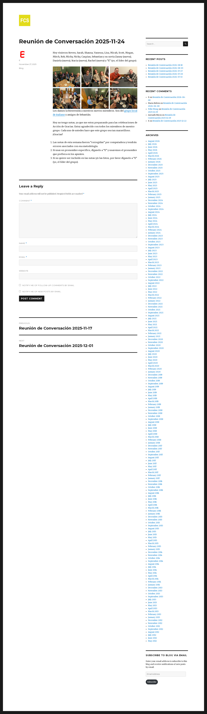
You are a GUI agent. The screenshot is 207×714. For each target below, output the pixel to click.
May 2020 (152, 360)
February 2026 (155, 159)
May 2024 (152, 221)
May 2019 (152, 395)
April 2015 (152, 540)
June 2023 (152, 253)
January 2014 (154, 585)
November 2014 (155, 555)
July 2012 (152, 635)
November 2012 (155, 623)
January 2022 (154, 301)
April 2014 (152, 576)
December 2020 (155, 339)
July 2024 (152, 215)
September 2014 (155, 561)
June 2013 (152, 602)
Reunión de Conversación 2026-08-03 (165, 68)
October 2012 (154, 626)
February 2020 (155, 369)
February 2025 (154, 194)
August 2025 (153, 176)
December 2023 (155, 236)
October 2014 (154, 558)
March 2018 (153, 437)
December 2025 (155, 165)
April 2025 (152, 188)
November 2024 (155, 203)
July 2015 (152, 531)
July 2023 (152, 250)
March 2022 (153, 295)
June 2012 (152, 638)
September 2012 (155, 629)
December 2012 (155, 620)
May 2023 (152, 256)
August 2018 (153, 422)
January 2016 (154, 514)
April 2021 (152, 327)
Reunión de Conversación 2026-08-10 (165, 65)
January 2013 (154, 617)
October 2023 (154, 242)
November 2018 (155, 413)
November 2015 (155, 520)
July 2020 (152, 354)
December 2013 (155, 588)
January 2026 (154, 162)
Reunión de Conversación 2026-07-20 (165, 74)
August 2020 (154, 351)
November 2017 (155, 449)
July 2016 (152, 496)
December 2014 (155, 552)
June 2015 (152, 534)
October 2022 (154, 277)
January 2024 (154, 233)
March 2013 (153, 611)
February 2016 (154, 511)
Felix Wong (153, 109)
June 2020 (152, 357)
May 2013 (152, 605)
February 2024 (155, 230)
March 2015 (153, 543)
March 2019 (153, 401)
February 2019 (154, 404)
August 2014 (153, 564)
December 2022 (155, 271)
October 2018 (154, 416)
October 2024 (154, 206)
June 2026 (152, 147)
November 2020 (155, 342)
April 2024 (153, 224)
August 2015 (153, 528)
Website (23, 271)
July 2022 (152, 286)
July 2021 (152, 318)
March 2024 (153, 227)
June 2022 (152, 289)
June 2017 (152, 463)
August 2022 (154, 283)
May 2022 (152, 292)
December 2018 (155, 410)
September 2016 (155, 490)
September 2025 (155, 174)
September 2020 (156, 348)
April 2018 (152, 434)
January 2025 (154, 197)
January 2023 (154, 268)
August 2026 (154, 141)
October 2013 (154, 593)
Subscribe (151, 682)
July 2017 (152, 460)
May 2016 (152, 502)
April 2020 (153, 363)
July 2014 (152, 567)
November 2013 (155, 591)
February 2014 (154, 582)
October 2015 (154, 522)
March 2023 (153, 262)
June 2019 (152, 392)
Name (23, 243)
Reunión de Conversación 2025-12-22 (169, 121)
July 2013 (152, 599)
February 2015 (154, 546)
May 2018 (152, 431)
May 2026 (152, 150)
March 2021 (153, 330)
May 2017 (152, 466)
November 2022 (155, 274)
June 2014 (152, 570)
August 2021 (153, 315)
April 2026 (153, 153)
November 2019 (155, 378)
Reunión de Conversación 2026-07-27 (165, 71)
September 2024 (156, 209)
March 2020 (153, 366)
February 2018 (154, 440)
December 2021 (155, 304)
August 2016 (153, 493)
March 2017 (153, 472)
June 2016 (152, 499)
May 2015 (152, 537)
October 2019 (154, 381)
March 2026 (153, 156)
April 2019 (152, 398)
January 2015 (154, 549)
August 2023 (154, 247)
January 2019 (154, 407)
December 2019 (155, 375)
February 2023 (155, 265)
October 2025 (154, 171)
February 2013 (154, 614)
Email (23, 257)
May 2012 (152, 641)
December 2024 (155, 200)
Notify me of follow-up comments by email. (48, 285)
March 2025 (153, 191)
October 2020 (154, 345)
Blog (21, 68)
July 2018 (152, 425)
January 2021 (154, 336)
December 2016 (155, 481)
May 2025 (152, 185)
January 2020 (154, 372)
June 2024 (152, 218)
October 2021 (154, 310)
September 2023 (155, 244)
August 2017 (153, 457)
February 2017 (154, 475)
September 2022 (155, 280)
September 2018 (155, 419)
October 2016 (154, 487)
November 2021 (155, 307)
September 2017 (155, 454)
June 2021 (152, 321)
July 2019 (152, 389)
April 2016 (152, 505)
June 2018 (152, 428)
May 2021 (152, 324)
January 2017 (154, 478)
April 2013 (152, 608)
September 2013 (155, 596)
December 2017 (155, 446)
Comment (25, 201)
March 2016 (153, 508)
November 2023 (155, 239)
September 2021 (155, 313)
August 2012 (153, 632)
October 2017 (154, 452)
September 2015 (155, 525)
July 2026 (152, 144)
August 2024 (154, 212)
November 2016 (155, 484)
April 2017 (152, 469)
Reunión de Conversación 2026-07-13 (165, 77)
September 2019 (155, 383)
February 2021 (154, 333)
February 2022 (155, 298)
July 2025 (152, 179)
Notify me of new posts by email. (41, 291)
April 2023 (153, 259)
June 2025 (152, 182)
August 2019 (153, 386)
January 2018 (154, 443)
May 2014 (152, 573)
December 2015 (155, 517)
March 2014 (153, 579)
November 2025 (155, 168)
